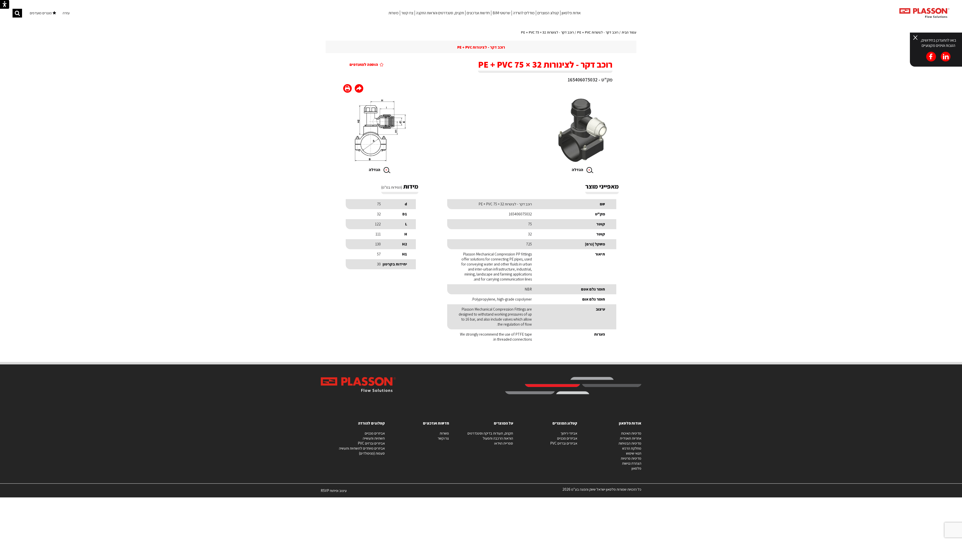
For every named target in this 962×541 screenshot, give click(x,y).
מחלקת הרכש (631, 448)
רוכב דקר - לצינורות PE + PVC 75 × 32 (547, 32)
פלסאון (636, 468)
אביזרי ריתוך (568, 433)
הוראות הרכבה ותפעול (498, 438)
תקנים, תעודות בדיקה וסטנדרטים (490, 433)
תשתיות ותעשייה (374, 438)
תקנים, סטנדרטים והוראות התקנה (440, 13)
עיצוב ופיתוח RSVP (334, 492)
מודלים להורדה (524, 13)
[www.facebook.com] (359, 89)
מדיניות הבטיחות (630, 443)
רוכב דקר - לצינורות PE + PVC (597, 32)
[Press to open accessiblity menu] (4, 5)
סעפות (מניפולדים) (372, 453)
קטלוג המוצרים (548, 13)
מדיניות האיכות (631, 433)
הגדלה (578, 169)
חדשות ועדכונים (478, 13)
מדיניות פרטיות (631, 458)
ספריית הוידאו (503, 443)
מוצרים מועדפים (41, 13)
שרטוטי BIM (501, 13)
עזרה (66, 13)
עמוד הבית (629, 32)
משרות (394, 13)
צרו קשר (407, 13)
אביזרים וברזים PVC (563, 443)
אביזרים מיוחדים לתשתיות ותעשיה (362, 448)
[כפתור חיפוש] (17, 13)
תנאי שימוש (633, 453)
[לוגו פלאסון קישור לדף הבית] (924, 13)
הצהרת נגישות (631, 463)
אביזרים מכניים (567, 438)
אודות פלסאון (571, 13)
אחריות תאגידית (630, 438)
